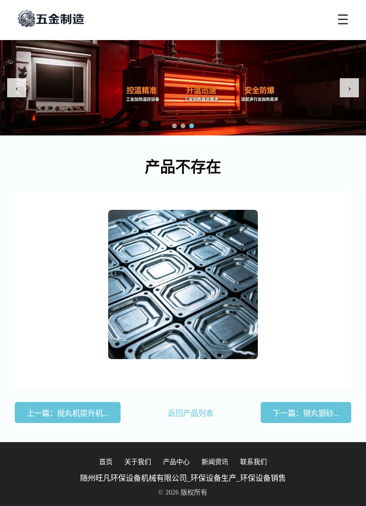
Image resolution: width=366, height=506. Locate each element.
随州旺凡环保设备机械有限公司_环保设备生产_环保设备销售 (183, 478)
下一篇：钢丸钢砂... (306, 413)
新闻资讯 (215, 461)
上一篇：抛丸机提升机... (68, 413)
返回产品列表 (191, 413)
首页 (105, 461)
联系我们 (253, 461)
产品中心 (176, 461)
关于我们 (137, 461)
